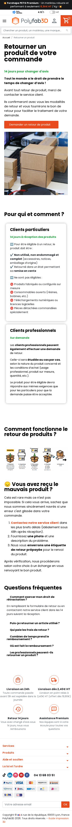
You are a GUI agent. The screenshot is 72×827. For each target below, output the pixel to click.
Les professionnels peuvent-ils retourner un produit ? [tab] (30, 654)
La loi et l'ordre (13, 766)
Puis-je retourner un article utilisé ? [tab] (35, 623)
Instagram (15, 775)
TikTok (4, 775)
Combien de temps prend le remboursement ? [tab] (28, 638)
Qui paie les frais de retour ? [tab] (29, 630)
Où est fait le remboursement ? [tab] (32, 646)
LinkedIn (9, 775)
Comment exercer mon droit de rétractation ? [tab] (30, 598)
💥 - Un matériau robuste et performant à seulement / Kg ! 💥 (36, 4)
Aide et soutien (13, 759)
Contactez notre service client (35, 523)
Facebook (26, 775)
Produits (8, 753)
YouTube (21, 775)
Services (8, 746)
